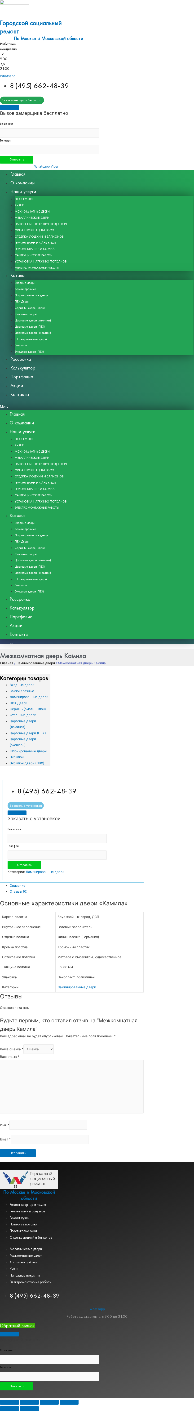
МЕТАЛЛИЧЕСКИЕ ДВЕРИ (32, 217)
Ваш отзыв (9, 1057)
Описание (17, 885)
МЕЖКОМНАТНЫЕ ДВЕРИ (32, 211)
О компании (22, 182)
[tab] (77, 886)
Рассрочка (20, 359)
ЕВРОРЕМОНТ (24, 199)
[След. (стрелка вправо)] (29, 1408)
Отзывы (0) (18, 891)
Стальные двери (26, 314)
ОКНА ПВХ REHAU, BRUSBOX (34, 230)
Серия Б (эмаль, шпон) (30, 308)
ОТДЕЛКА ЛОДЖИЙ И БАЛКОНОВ (39, 236)
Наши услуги (23, 191)
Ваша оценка (11, 1049)
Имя (4, 1125)
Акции (16, 385)
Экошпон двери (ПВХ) (29, 351)
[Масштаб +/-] (69, 1402)
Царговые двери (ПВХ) (30, 326)
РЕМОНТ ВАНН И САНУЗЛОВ (35, 243)
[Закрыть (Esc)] (9, 1402)
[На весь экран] (49, 1402)
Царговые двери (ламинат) (33, 320)
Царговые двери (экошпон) (33, 332)
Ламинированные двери (31, 295)
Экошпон (21, 345)
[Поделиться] (29, 1402)
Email (5, 1139)
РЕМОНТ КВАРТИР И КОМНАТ (35, 249)
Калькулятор (22, 367)
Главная (18, 174)
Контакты (19, 394)
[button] (97, 407)
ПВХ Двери (22, 301)
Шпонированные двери (31, 339)
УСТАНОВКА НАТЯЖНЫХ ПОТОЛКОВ (41, 261)
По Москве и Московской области (48, 38)
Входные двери (25, 283)
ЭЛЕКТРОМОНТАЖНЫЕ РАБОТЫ (37, 268)
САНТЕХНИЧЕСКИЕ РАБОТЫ (34, 255)
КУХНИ (19, 205)
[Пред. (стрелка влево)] (9, 1408)
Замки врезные (25, 289)
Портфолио (21, 376)
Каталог (18, 275)
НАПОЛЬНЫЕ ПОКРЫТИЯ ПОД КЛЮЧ (41, 224)
